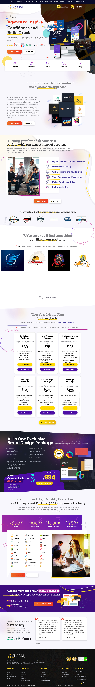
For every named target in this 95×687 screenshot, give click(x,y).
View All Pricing (48, 422)
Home (12, 1)
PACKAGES (69, 1)
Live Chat (64, 7)
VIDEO (41, 1)
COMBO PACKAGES (79, 1)
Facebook (65, 671)
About (9, 671)
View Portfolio (50, 298)
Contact (9, 678)
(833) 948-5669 (80, 7)
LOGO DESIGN (19, 1)
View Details (25, 369)
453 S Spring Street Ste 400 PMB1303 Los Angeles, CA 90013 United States (81, 678)
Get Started (15, 52)
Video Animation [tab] (54, 327)
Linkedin (65, 676)
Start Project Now (45, 483)
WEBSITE (27, 1)
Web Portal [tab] (44, 327)
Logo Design (27, 246)
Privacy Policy (58, 685)
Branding (73, 246)
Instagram (66, 674)
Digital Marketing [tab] (73, 327)
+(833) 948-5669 (12, 486)
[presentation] (37, 644)
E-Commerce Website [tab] (33, 327)
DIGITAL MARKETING (59, 1)
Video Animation (49, 246)
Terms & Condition (69, 685)
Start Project (25, 364)
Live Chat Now (11, 489)
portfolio (10, 673)
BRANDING (34, 1)
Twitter (65, 673)
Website (38, 246)
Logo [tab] (18, 327)
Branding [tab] (63, 327)
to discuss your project (19, 606)
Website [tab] (23, 327)
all (19, 246)
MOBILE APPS (48, 1)
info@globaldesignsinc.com (82, 674)
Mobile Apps (63, 246)
